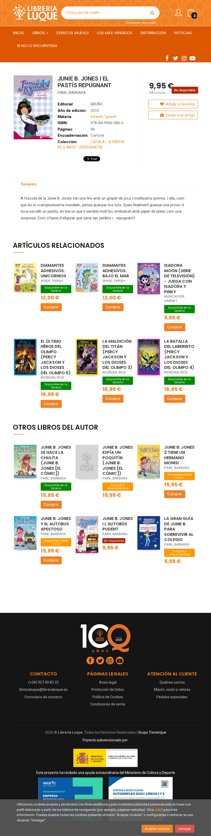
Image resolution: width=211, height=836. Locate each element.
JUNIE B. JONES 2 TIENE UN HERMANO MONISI (179, 455)
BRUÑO (97, 104)
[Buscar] (152, 12)
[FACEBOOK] (167, 58)
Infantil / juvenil (103, 116)
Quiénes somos (172, 682)
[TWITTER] (175, 58)
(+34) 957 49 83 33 (43, 682)
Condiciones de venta (107, 704)
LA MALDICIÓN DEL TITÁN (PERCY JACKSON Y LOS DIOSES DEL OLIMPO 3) (117, 354)
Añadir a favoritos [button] (180, 104)
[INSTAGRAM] (184, 58)
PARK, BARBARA (72, 92)
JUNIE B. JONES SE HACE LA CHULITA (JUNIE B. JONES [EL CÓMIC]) (56, 460)
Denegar (184, 829)
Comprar (51, 307)
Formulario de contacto (43, 697)
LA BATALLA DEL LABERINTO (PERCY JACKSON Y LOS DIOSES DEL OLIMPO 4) (179, 354)
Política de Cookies (108, 697)
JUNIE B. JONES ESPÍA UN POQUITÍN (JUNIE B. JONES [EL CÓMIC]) (117, 460)
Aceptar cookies (157, 829)
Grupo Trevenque (152, 732)
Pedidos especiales (172, 697)
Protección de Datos (107, 689)
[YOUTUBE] (192, 58)
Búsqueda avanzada (141, 22)
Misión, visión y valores (172, 689)
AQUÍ (159, 810)
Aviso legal (108, 682)
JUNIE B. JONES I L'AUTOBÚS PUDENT (117, 524)
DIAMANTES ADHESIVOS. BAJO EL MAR (115, 270)
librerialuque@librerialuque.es (43, 689)
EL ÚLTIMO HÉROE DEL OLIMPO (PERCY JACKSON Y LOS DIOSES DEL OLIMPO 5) (56, 357)
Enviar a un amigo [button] (180, 115)
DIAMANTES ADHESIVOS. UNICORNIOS (53, 270)
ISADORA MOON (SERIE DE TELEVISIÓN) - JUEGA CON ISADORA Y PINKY (179, 278)
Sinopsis (29, 184)
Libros (39, 32)
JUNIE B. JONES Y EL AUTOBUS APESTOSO (56, 524)
